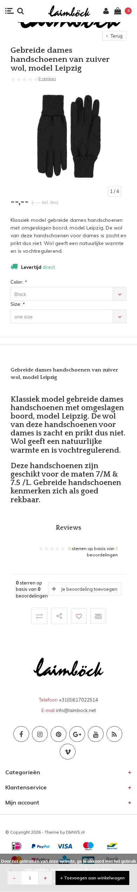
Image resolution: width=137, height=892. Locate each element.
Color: (18, 282)
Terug (116, 36)
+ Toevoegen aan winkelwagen (92, 877)
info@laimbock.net (76, 710)
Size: (17, 304)
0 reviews (47, 78)
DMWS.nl (75, 832)
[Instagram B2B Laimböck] (40, 734)
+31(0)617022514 (78, 700)
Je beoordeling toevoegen (89, 589)
